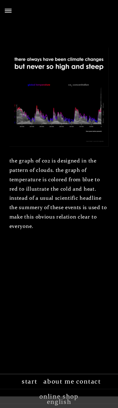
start (29, 381)
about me (59, 381)
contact (88, 381)
